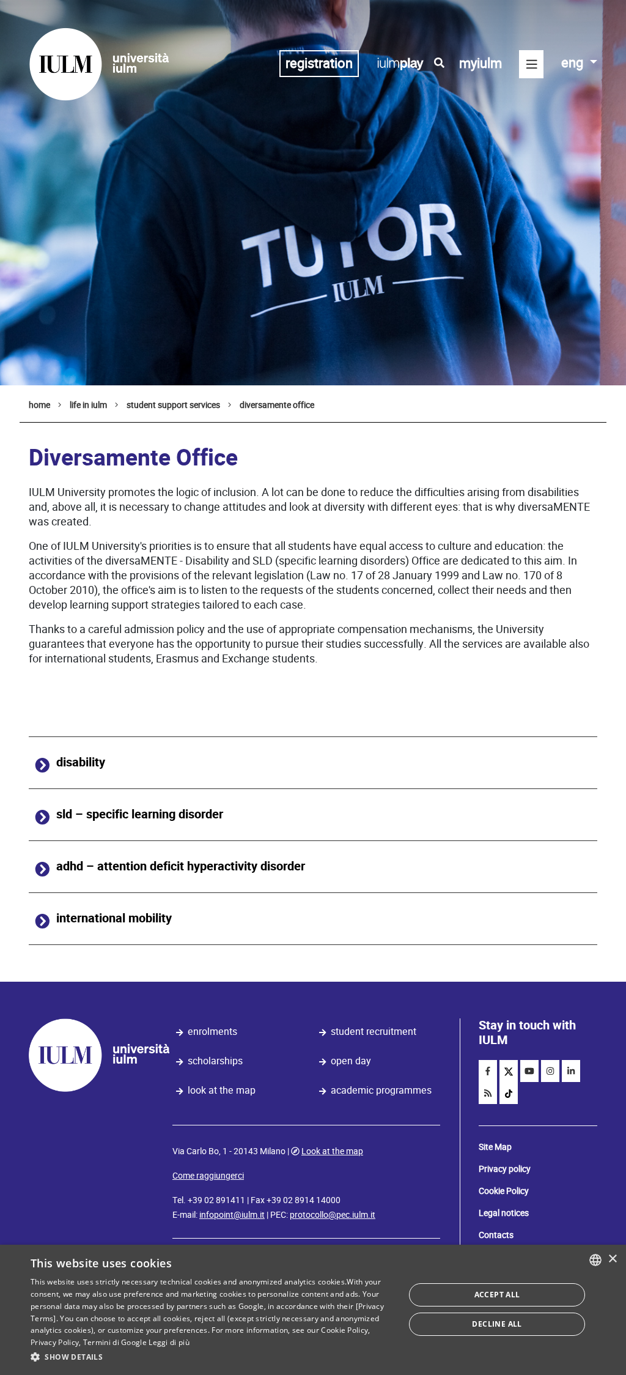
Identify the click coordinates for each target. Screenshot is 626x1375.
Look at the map (222, 1090)
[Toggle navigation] (531, 64)
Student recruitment (373, 1032)
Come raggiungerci (208, 1175)
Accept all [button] (497, 1294)
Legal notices (504, 1213)
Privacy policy (505, 1169)
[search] (439, 63)
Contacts (496, 1235)
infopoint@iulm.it (232, 1215)
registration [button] (319, 63)
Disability (80, 762)
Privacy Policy (55, 1342)
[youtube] (529, 1071)
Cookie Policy (504, 1191)
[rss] (488, 1093)
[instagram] (550, 1071)
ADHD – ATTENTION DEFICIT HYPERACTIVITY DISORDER (180, 866)
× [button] (612, 1259)
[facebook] (488, 1071)
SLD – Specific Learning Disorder (139, 814)
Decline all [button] (496, 1324)
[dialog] (313, 1310)
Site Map (495, 1147)
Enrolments (212, 1032)
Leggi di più (169, 1342)
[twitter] (508, 1071)
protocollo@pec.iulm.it (332, 1215)
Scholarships (215, 1061)
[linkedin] (571, 1071)
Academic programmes (381, 1090)
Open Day (351, 1061)
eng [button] (573, 62)
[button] (212, 1357)
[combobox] (595, 1260)
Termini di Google (115, 1342)
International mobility (114, 918)
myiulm (480, 63)
